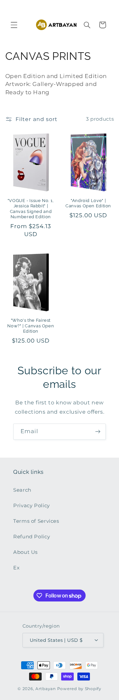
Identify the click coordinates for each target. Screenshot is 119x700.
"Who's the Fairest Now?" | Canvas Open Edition (30, 326)
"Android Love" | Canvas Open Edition (88, 203)
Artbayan (45, 688)
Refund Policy (31, 537)
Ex (16, 568)
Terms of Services (36, 521)
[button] (13, 24)
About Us (25, 552)
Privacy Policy (31, 506)
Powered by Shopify (79, 688)
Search (22, 490)
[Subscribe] (97, 432)
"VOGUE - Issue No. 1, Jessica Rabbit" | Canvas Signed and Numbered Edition (31, 208)
